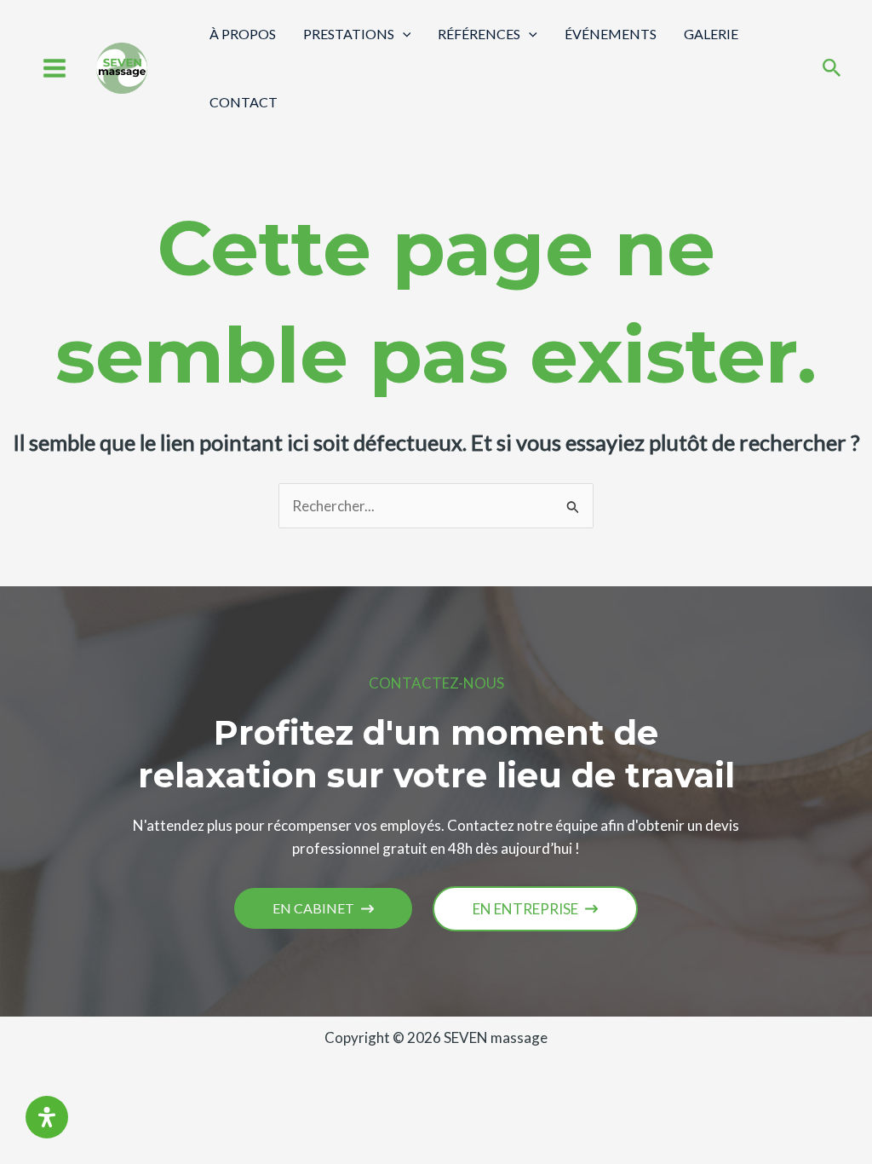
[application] (402, 34)
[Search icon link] (832, 69)
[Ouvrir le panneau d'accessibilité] (47, 1117)
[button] (323, 908)
